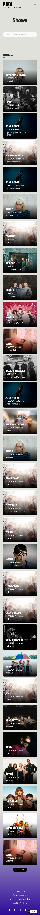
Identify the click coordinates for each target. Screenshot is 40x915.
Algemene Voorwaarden (20, 899)
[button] (35, 4)
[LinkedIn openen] (25, 910)
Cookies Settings (20, 903)
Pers (25, 891)
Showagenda (17, 7)
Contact (17, 891)
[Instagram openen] (9, 910)
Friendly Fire (7, 7)
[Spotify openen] (20, 910)
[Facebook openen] (15, 910)
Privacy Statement (20, 895)
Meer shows (20, 870)
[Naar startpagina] (7, 4)
